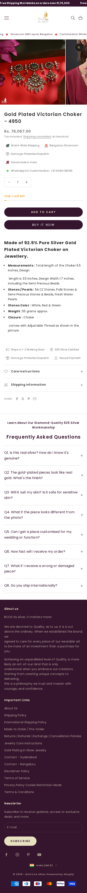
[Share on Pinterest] (28, 398)
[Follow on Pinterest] (28, 855)
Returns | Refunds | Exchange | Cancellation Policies (42, 736)
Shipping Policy (15, 715)
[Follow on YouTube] (39, 855)
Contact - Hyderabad (20, 757)
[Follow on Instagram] (17, 855)
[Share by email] (34, 398)
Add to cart (43, 212)
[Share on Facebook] (17, 398)
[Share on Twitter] (22, 398)
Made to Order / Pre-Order (24, 729)
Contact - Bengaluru (19, 764)
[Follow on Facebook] (6, 855)
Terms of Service (17, 778)
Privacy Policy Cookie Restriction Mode (33, 785)
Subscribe (20, 841)
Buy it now (43, 225)
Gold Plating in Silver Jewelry (25, 750)
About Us (11, 708)
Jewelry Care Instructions (23, 743)
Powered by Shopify (60, 874)
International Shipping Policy (25, 722)
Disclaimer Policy (16, 771)
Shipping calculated (37, 137)
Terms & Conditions (19, 792)
